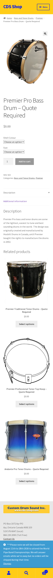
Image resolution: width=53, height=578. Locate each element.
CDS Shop (12, 7)
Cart (41, 570)
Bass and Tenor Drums (24, 18)
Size (5, 147)
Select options (26, 324)
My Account (9, 573)
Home (9, 18)
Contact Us (9, 538)
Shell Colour (9, 137)
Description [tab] (9, 192)
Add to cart (24, 161)
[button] (45, 33)
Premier (39, 18)
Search (26, 573)
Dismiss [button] (7, 563)
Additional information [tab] (15, 201)
